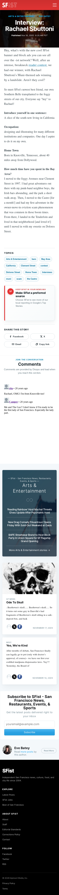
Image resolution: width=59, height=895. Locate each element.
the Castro (32, 279)
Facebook (7, 854)
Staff (4, 824)
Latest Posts (8, 794)
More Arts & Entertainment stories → (29, 550)
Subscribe (29, 732)
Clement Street (28, 265)
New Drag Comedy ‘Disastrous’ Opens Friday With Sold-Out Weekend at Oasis (29, 524)
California (11, 265)
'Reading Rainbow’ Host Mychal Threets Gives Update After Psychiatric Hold (29, 511)
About (5, 819)
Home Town (31, 272)
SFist (8, 771)
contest (44, 265)
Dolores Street (13, 272)
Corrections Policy (11, 834)
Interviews (47, 272)
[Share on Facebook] (19, 626)
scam (19, 279)
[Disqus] (29, 422)
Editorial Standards (11, 829)
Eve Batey (45, 16)
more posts (27, 751)
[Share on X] (14, 626)
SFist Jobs (7, 800)
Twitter (5, 859)
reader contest (38, 65)
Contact (6, 839)
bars (34, 259)
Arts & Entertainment (21, 16)
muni (8, 279)
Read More (49, 750)
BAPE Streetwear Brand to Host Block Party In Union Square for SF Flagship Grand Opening (29, 538)
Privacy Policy (8, 883)
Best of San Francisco (13, 805)
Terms (5, 888)
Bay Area (45, 259)
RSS (4, 864)
